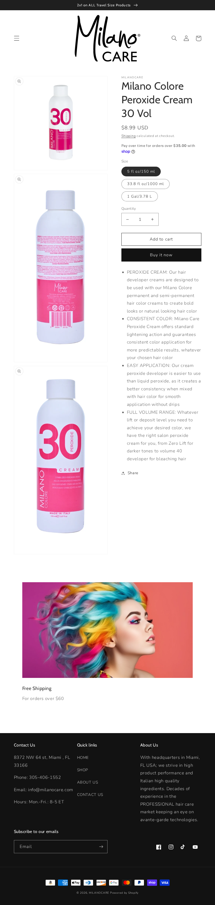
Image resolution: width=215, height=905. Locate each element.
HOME (83, 757)
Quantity (128, 208)
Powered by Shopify (124, 893)
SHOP (82, 770)
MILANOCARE (99, 893)
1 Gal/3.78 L (139, 196)
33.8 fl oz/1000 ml (145, 183)
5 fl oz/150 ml (141, 171)
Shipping (128, 136)
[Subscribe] (101, 846)
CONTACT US (90, 794)
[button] (16, 38)
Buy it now (161, 255)
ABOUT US (87, 782)
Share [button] (133, 472)
